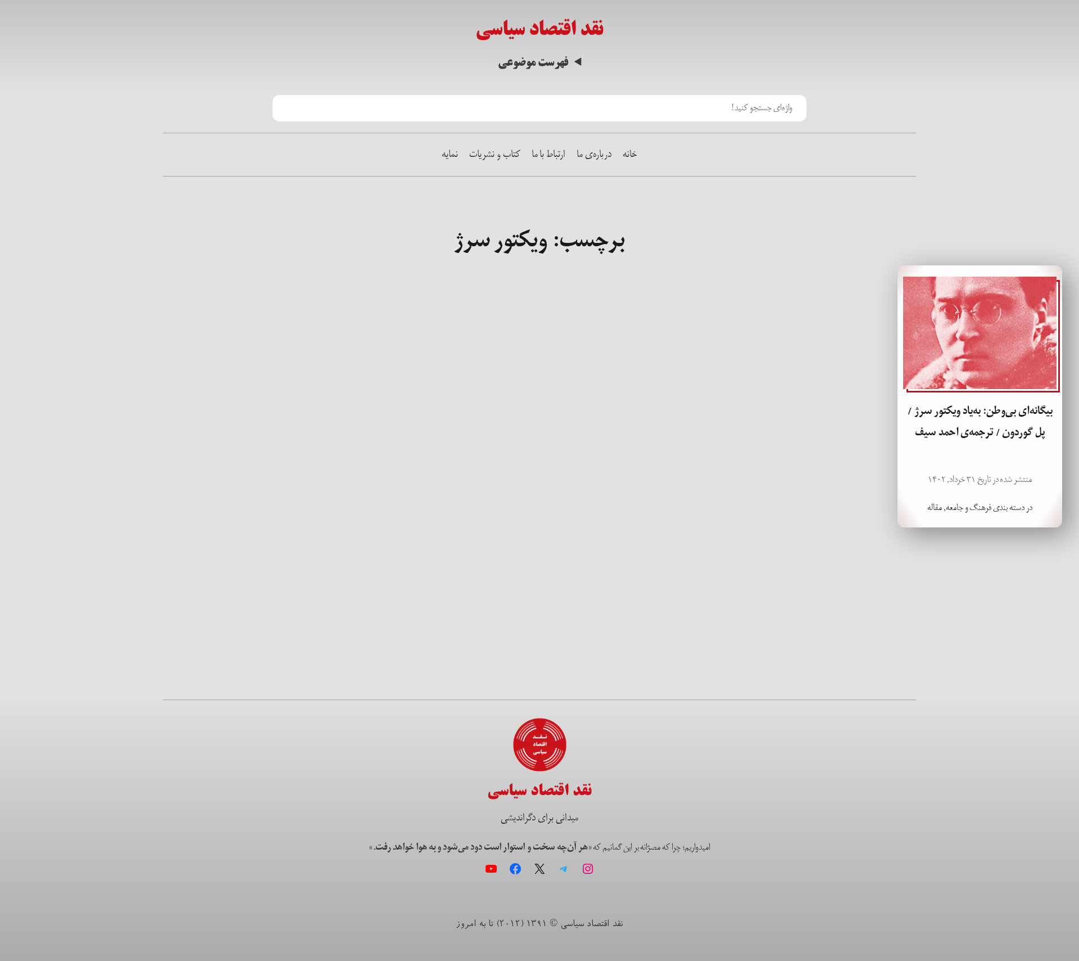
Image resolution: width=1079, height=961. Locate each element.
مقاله (934, 507)
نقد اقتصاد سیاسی (539, 29)
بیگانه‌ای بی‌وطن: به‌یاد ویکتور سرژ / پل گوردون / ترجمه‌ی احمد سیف (980, 421)
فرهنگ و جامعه (969, 507)
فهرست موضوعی (533, 63)
